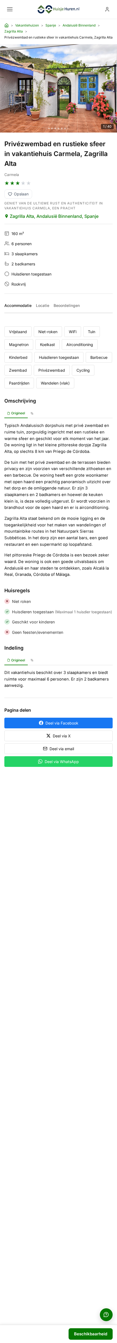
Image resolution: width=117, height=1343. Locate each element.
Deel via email (62, 748)
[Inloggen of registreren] (107, 9)
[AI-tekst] (32, 413)
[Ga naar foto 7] (68, 128)
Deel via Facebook (61, 723)
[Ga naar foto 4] (58, 128)
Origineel (18, 413)
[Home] (6, 25)
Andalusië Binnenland (79, 25)
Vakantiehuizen (27, 25)
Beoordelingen (67, 305)
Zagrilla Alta (13, 31)
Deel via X (62, 736)
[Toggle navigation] (9, 9)
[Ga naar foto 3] (55, 128)
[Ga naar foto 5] (62, 128)
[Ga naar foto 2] (52, 128)
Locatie (42, 305)
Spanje (50, 25)
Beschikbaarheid (90, 1333)
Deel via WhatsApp (62, 761)
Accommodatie (18, 305)
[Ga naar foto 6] (65, 128)
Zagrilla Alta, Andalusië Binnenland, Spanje (54, 216)
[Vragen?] (106, 1314)
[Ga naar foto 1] (49, 128)
